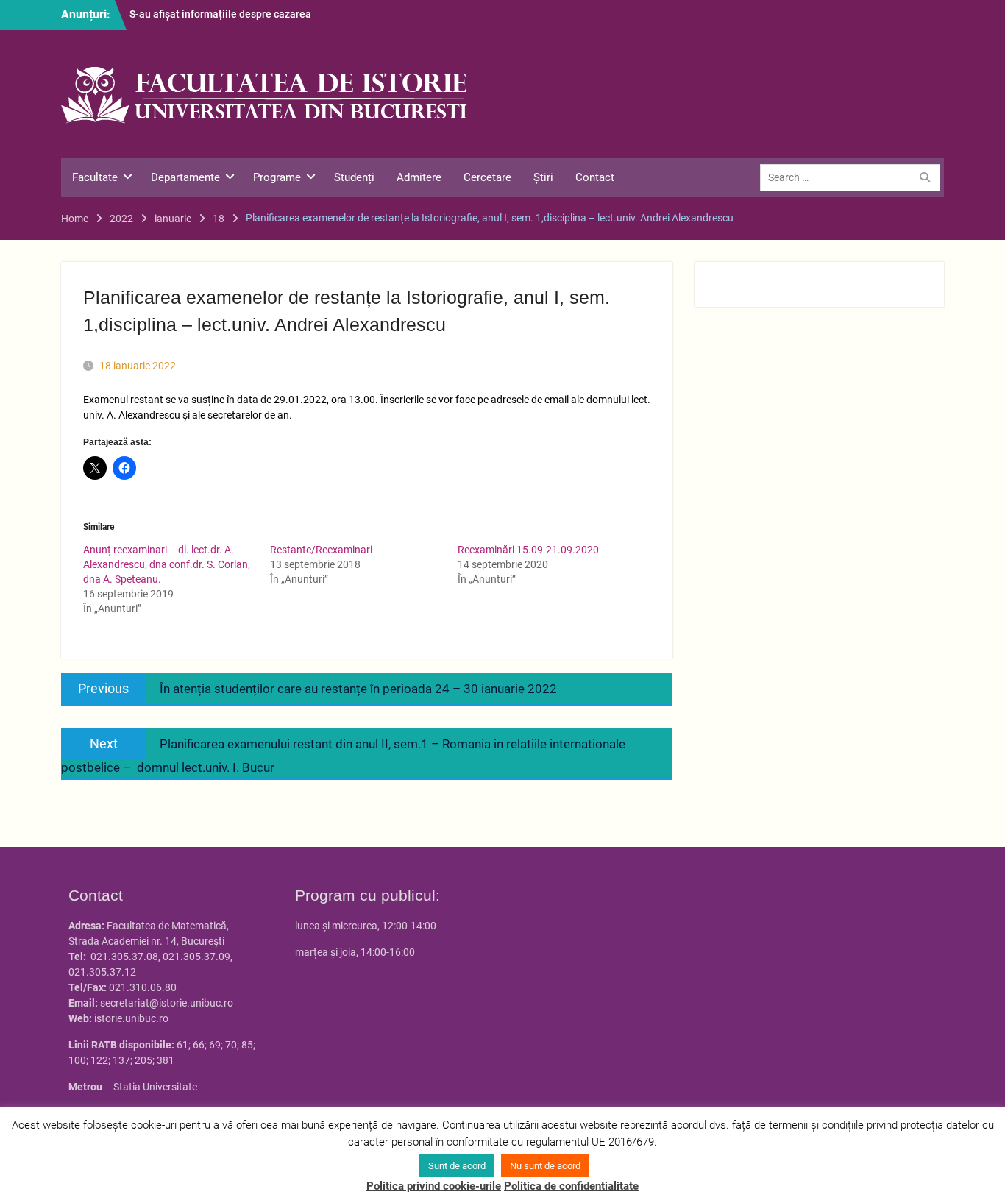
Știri (543, 177)
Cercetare (487, 177)
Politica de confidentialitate (571, 1186)
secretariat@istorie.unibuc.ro (166, 1003)
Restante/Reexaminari (321, 550)
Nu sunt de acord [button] (545, 1165)
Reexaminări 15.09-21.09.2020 (528, 550)
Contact (594, 177)
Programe (277, 177)
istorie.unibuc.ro (131, 1018)
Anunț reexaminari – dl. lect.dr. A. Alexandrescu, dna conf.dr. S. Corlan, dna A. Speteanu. (166, 564)
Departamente (185, 177)
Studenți (354, 177)
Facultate (95, 177)
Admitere (419, 177)
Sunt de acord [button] (457, 1165)
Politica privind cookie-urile (433, 1186)
